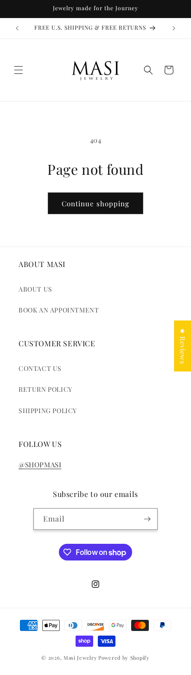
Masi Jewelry (80, 657)
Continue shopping (95, 203)
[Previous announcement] (17, 28)
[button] (18, 70)
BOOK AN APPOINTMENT (59, 310)
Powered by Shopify (124, 657)
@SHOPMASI (40, 464)
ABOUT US (35, 289)
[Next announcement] (174, 28)
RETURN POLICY (45, 389)
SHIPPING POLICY (48, 410)
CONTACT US (40, 368)
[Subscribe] (147, 519)
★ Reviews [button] (182, 346)
